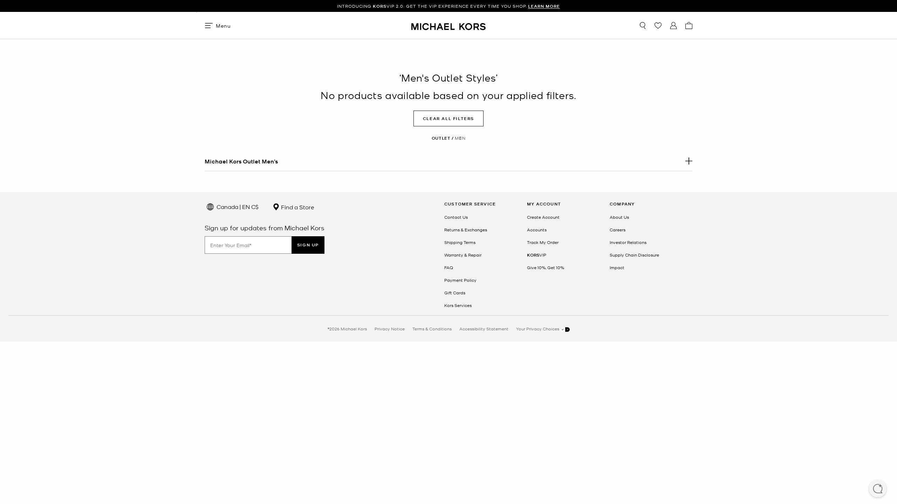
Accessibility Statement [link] (483, 328)
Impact (617, 267)
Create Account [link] (543, 217)
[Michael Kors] (448, 25)
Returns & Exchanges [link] (465, 229)
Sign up (308, 245)
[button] (877, 489)
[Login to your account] (673, 25)
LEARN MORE (544, 6)
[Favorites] (658, 25)
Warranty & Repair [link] (462, 255)
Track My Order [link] (543, 242)
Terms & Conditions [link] (432, 328)
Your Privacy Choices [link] (538, 328)
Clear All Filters (448, 118)
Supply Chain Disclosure (634, 255)
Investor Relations (628, 242)
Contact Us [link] (456, 217)
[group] (448, 6)
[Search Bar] (642, 25)
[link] (536, 255)
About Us (619, 217)
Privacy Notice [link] (390, 328)
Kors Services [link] (458, 305)
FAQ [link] (448, 267)
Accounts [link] (537, 229)
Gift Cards (454, 292)
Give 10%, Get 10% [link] (545, 267)
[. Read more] (448, 161)
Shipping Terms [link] (459, 242)
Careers (617, 229)
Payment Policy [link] (460, 280)
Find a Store (297, 207)
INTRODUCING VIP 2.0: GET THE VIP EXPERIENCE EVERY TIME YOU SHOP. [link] (448, 6)
